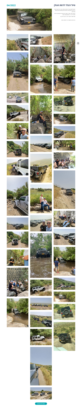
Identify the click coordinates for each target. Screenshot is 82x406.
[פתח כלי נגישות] (78, 43)
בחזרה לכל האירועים (41, 403)
